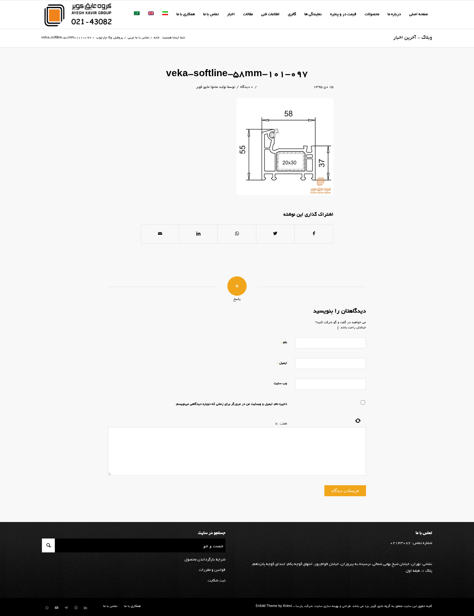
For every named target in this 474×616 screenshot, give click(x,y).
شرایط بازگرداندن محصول (204, 560)
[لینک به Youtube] (56, 608)
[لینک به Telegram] (66, 608)
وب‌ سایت (280, 383)
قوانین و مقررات (212, 570)
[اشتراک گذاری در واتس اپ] (237, 234)
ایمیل (282, 363)
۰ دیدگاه (246, 87)
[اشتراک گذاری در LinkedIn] (198, 234)
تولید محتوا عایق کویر (211, 87)
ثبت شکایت (216, 581)
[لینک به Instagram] (76, 608)
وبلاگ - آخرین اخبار (412, 37)
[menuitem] (418, 14)
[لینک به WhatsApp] (47, 608)
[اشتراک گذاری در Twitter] (275, 234)
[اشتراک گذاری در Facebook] (314, 234)
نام (284, 342)
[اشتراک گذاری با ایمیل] (160, 234)
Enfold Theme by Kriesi (274, 606)
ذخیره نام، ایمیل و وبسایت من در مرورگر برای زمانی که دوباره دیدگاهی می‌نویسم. (231, 404)
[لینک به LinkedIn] (85, 608)
